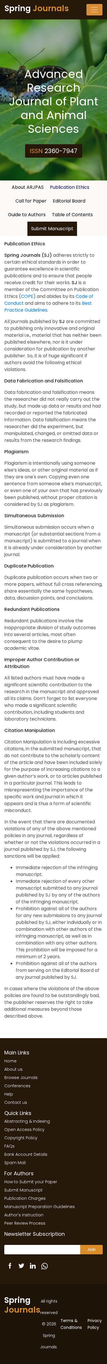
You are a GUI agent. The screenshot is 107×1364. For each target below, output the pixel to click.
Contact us (15, 1102)
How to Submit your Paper (30, 1182)
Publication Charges (25, 1198)
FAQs (9, 1146)
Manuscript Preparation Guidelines (39, 1206)
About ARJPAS (28, 187)
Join (91, 1249)
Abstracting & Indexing (27, 1121)
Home (10, 1061)
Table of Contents (72, 214)
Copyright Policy (20, 1138)
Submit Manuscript (52, 228)
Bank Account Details (25, 1154)
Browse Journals (21, 1077)
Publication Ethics (69, 187)
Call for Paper (31, 201)
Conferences (17, 1086)
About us (13, 1069)
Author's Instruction (23, 1215)
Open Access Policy (24, 1129)
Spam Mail (15, 1163)
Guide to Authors (27, 214)
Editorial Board (69, 201)
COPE (27, 296)
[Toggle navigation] (94, 9)
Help (8, 1094)
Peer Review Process (24, 1223)
